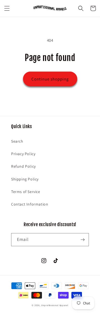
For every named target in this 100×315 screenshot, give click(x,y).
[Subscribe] (82, 239)
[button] (7, 8)
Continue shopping (50, 79)
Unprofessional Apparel (54, 305)
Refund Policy (23, 166)
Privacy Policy (23, 153)
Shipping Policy (25, 179)
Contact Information (29, 204)
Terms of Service (25, 191)
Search (17, 141)
